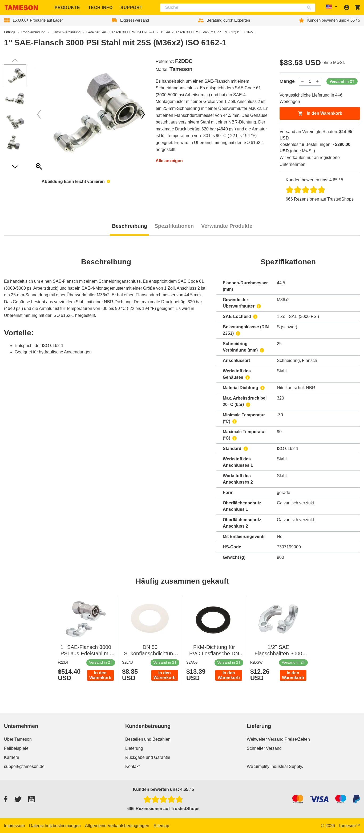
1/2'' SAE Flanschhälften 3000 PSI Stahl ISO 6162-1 (278, 653)
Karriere (11, 757)
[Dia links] (143, 114)
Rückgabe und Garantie (147, 757)
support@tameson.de (24, 766)
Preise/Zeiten (297, 739)
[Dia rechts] (39, 114)
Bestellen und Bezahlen (148, 739)
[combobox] (238, 7)
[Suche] (310, 7)
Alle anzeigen (169, 160)
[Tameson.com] (21, 7)
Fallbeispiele (16, 748)
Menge (287, 81)
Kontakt (132, 766)
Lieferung (134, 748)
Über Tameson (18, 739)
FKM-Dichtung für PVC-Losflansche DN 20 (214, 653)
